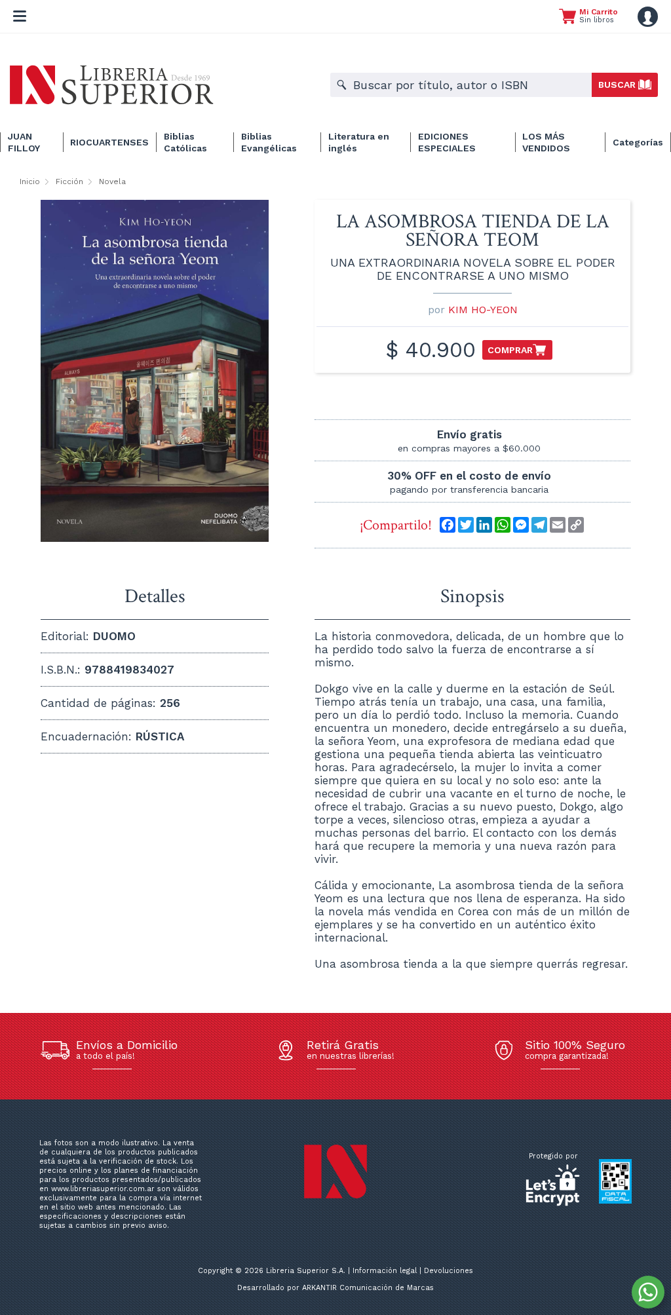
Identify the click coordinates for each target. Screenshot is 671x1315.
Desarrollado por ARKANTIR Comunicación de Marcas (335, 1288)
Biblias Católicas (185, 142)
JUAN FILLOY (24, 142)
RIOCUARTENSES (109, 142)
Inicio (30, 181)
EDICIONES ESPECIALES (447, 142)
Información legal (385, 1271)
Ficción (69, 181)
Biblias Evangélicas (269, 142)
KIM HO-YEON (483, 309)
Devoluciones (448, 1271)
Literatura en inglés (358, 142)
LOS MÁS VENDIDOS (546, 142)
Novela (112, 181)
